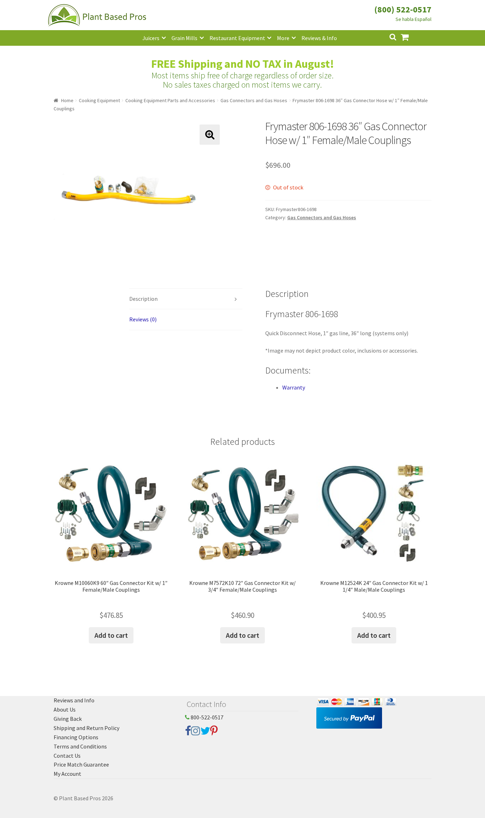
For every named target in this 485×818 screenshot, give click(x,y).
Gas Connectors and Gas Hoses (253, 100)
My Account (67, 773)
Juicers (150, 38)
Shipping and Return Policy (86, 727)
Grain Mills (184, 38)
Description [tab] (143, 298)
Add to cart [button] (111, 635)
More (283, 38)
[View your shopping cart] (410, 36)
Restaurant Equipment (237, 38)
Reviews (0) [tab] (143, 319)
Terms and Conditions (80, 746)
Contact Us (67, 755)
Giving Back (68, 718)
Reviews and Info (74, 700)
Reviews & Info (319, 38)
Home (67, 100)
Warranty (293, 387)
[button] (210, 135)
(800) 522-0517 (402, 9)
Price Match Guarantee (81, 764)
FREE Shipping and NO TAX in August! (242, 64)
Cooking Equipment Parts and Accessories (170, 100)
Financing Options (76, 737)
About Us (65, 709)
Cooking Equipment (99, 100)
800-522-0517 (206, 717)
